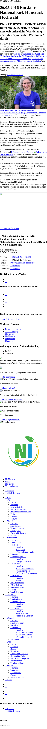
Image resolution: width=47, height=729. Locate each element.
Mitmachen (11, 618)
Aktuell (10, 521)
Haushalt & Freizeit (18, 656)
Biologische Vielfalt (24, 561)
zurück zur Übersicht (10, 228)
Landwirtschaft (16, 592)
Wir (8, 500)
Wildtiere (14, 554)
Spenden (10, 491)
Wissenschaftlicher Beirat (20, 512)
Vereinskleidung (17, 663)
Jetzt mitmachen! (8, 377)
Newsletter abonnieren (11, 319)
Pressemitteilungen (13, 329)
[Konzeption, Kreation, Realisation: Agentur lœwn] (1, 365)
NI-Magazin (10, 336)
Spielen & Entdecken (19, 654)
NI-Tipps (15, 609)
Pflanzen (15, 575)
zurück (15, 502)
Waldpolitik (20, 549)
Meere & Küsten (17, 587)
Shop (9, 642)
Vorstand (14, 504)
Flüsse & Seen (16, 585)
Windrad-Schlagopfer (24, 637)
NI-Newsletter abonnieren (12, 399)
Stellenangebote (17, 677)
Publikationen (16, 599)
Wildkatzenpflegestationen (26, 573)
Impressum (14, 670)
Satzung (13, 519)
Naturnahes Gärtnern (24, 616)
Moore (13, 590)
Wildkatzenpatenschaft (25, 568)
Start (9, 497)
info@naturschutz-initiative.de (22, 263)
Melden (15, 627)
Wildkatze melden (23, 571)
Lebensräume (17, 557)
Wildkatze (16, 564)
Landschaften (16, 542)
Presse (7, 481)
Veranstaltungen (11, 331)
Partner (13, 514)
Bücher (13, 649)
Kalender (14, 646)
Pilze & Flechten (17, 583)
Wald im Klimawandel (25, 552)
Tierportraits (17, 601)
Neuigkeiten (10, 338)
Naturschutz (12, 538)
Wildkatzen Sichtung (24, 632)
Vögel (18, 606)
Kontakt (10, 665)
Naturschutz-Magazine (19, 658)
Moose (18, 580)
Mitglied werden (13, 493)
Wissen (10, 594)
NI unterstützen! (8, 388)
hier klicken (15, 266)
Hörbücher (14, 651)
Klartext (13, 535)
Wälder (15, 545)
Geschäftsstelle (16, 507)
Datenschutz (10, 341)
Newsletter (9, 334)
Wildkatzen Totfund (24, 635)
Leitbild (13, 516)
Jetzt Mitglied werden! (11, 420)
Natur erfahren (22, 613)
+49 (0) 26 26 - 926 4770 (20, 257)
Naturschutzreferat (18, 509)
